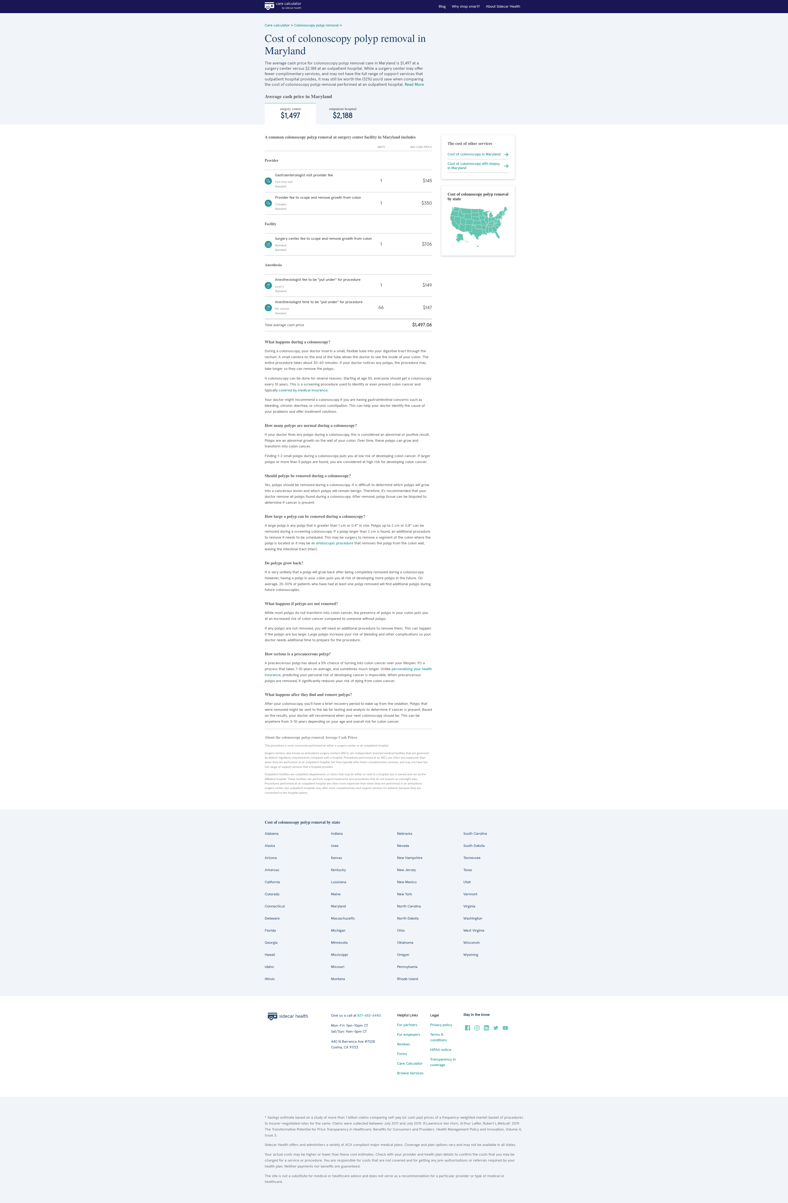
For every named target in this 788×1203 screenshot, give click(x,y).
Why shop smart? (466, 6)
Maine (336, 894)
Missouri (337, 967)
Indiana (337, 834)
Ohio (401, 930)
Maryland (338, 906)
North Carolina (409, 906)
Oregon (403, 955)
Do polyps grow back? (284, 563)
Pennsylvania (407, 967)
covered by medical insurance (303, 390)
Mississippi (339, 955)
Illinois (270, 979)
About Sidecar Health (503, 6)
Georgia (271, 943)
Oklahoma (405, 943)
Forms (402, 1054)
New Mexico (407, 882)
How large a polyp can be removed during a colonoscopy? (315, 516)
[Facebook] (467, 1029)
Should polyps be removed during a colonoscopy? (308, 476)
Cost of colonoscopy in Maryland (474, 154)
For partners (407, 1025)
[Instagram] (477, 1029)
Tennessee (472, 858)
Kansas (336, 858)
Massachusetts (343, 918)
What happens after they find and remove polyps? (308, 694)
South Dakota (474, 846)
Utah (467, 882)
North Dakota (408, 918)
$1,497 (290, 113)
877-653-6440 (369, 1015)
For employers (408, 1035)
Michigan (338, 930)
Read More (414, 85)
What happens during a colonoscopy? (297, 342)
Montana (338, 979)
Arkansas (272, 870)
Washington (472, 918)
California (272, 882)
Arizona (271, 858)
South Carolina (475, 834)
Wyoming (470, 955)
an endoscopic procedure (331, 543)
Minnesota (339, 943)
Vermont (470, 894)
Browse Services (410, 1073)
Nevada (403, 846)
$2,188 (342, 113)
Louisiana (338, 882)
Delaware (272, 918)
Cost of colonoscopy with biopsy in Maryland (474, 166)
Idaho (269, 967)
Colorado (272, 894)
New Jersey (406, 870)
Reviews (403, 1044)
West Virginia (473, 930)
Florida (270, 930)
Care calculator (277, 25)
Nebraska (404, 834)
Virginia (469, 906)
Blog (442, 6)
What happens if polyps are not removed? (301, 604)
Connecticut (275, 906)
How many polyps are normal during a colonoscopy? (311, 425)
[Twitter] (496, 1029)
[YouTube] (505, 1029)
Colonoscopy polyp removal (316, 25)
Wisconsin (471, 943)
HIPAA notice (440, 1050)
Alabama (271, 834)
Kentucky (338, 870)
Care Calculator (410, 1063)
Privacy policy (441, 1025)
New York (404, 894)
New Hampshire (410, 858)
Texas (467, 870)
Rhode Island (407, 979)
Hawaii (270, 955)
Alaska (270, 846)
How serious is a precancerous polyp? (298, 654)
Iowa (334, 846)
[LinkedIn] (486, 1029)
